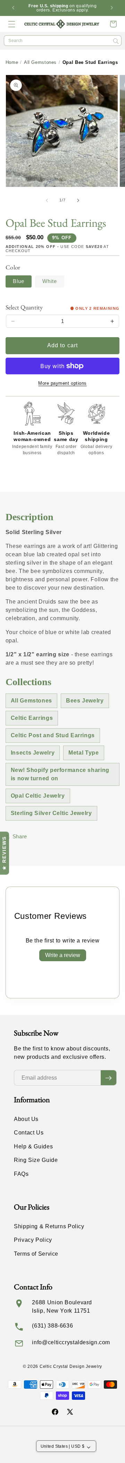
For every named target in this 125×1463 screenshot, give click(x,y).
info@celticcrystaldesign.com (71, 1342)
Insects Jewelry (33, 753)
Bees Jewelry (85, 701)
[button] (12, 24)
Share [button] (19, 836)
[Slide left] (47, 200)
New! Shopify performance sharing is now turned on (60, 774)
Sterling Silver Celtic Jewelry (51, 813)
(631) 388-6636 (52, 1326)
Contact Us (28, 1133)
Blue (18, 281)
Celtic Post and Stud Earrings (53, 735)
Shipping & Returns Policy (49, 1226)
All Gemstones (40, 62)
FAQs (21, 1174)
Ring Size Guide (36, 1160)
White (49, 281)
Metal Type (83, 753)
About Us (26, 1119)
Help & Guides (33, 1146)
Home (12, 62)
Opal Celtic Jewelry (38, 796)
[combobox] (62, 40)
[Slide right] (78, 200)
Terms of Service (36, 1254)
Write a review (62, 955)
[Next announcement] (111, 8)
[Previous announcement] (13, 8)
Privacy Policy (33, 1240)
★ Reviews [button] (4, 853)
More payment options (62, 383)
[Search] (116, 41)
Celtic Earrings (32, 718)
